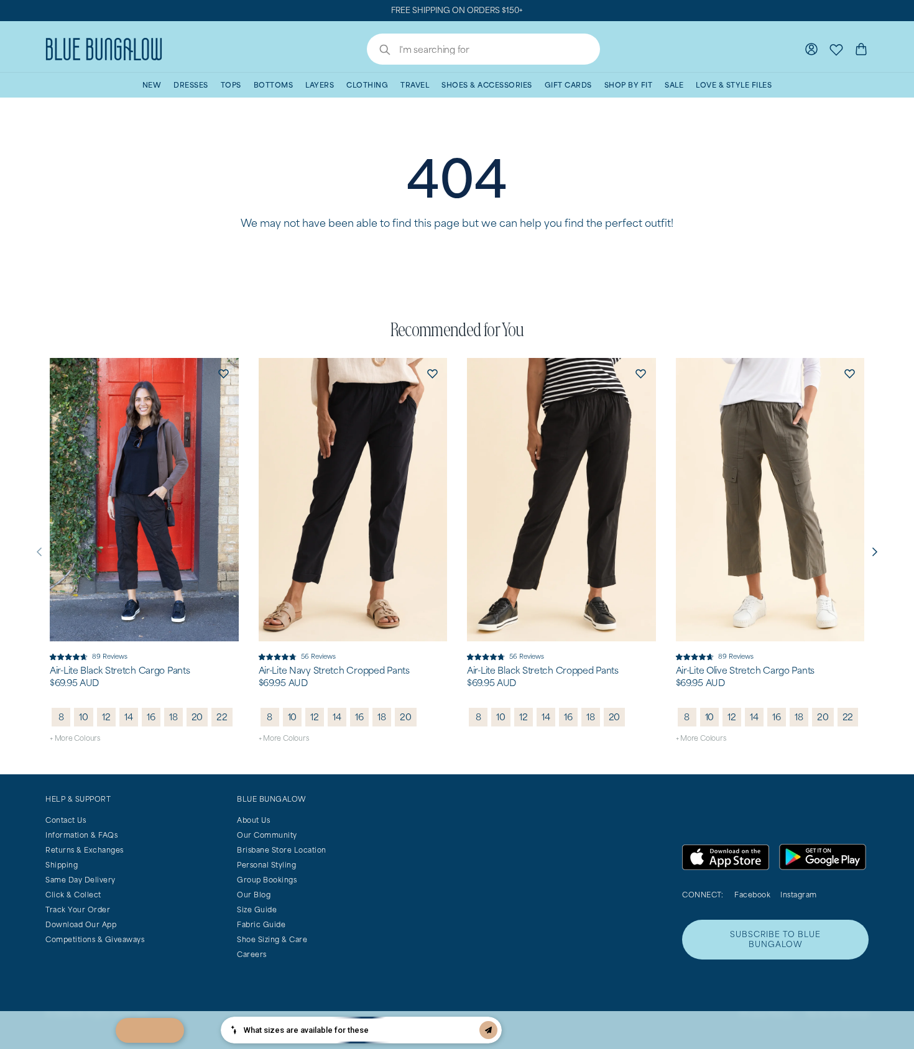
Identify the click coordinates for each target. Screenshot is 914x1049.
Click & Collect (73, 895)
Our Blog (253, 895)
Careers (252, 954)
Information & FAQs (81, 835)
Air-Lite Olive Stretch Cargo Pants (745, 671)
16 (151, 717)
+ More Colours (75, 738)
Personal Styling (266, 865)
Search (378, 51)
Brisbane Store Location (281, 850)
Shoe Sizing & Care (272, 939)
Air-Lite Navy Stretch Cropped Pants (334, 671)
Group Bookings (267, 880)
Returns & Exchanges (84, 850)
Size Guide (257, 909)
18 (173, 717)
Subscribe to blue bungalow (775, 939)
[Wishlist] (836, 49)
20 (197, 717)
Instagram (798, 895)
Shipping (61, 865)
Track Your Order (77, 909)
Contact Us (65, 820)
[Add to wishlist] (224, 373)
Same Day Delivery (80, 880)
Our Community (267, 835)
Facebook (752, 895)
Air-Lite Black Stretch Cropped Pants (543, 671)
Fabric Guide (261, 924)
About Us (253, 820)
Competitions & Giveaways (94, 939)
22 (222, 717)
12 (106, 717)
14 (128, 717)
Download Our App (80, 924)
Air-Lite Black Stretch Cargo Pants (120, 671)
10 (83, 717)
